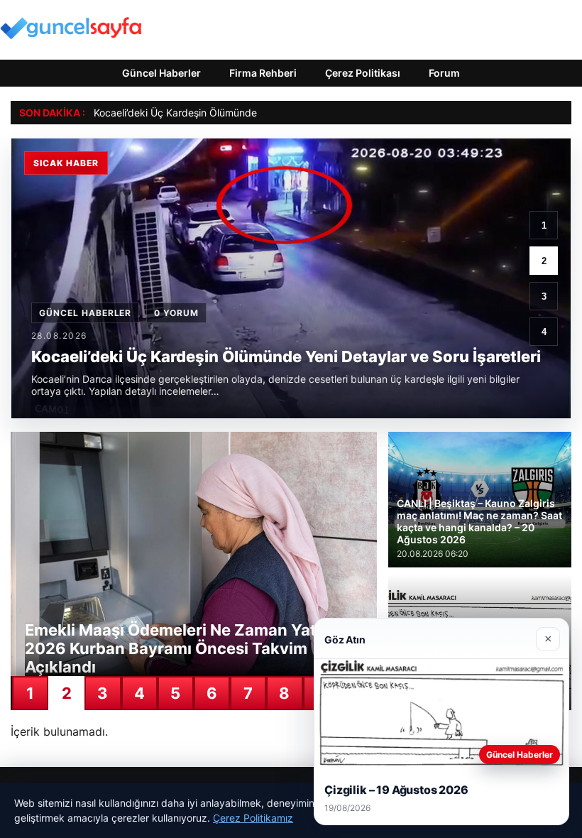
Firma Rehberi (263, 73)
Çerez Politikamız (253, 818)
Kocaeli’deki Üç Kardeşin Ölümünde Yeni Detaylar (207, 113)
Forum (444, 73)
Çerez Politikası (362, 73)
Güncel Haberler (161, 73)
